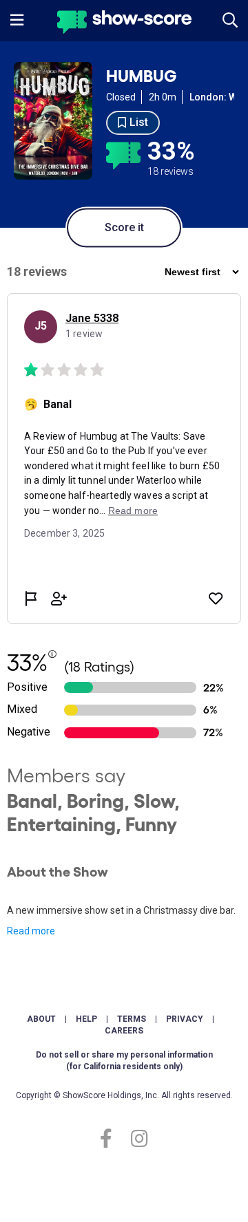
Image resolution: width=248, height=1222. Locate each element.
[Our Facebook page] (112, 1139)
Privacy (184, 1019)
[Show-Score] (124, 23)
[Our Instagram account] (136, 1139)
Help (86, 1019)
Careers (124, 1031)
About (41, 1019)
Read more (31, 930)
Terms (131, 1019)
